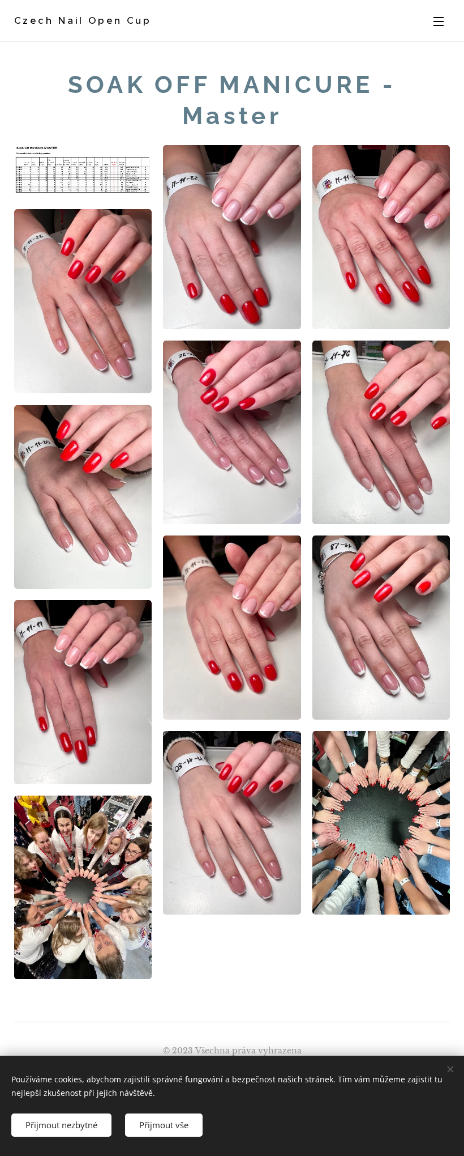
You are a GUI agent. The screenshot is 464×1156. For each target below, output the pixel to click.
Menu (438, 21)
